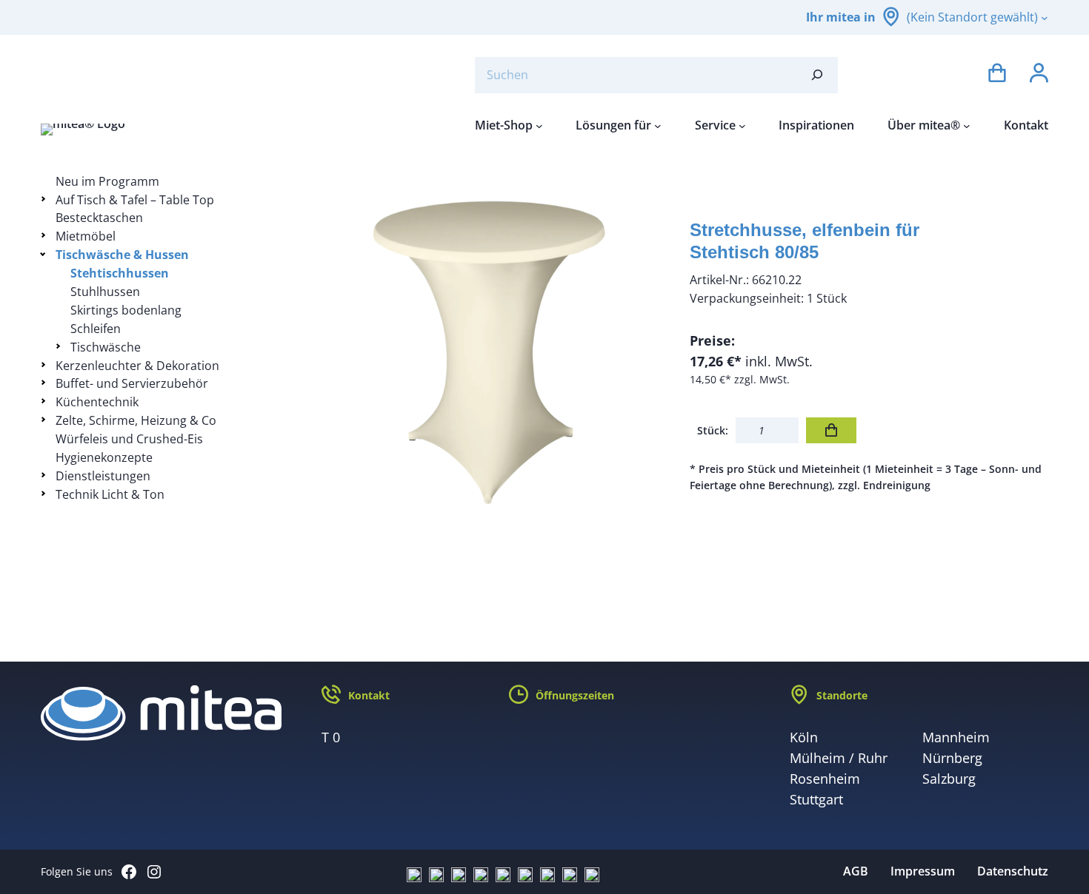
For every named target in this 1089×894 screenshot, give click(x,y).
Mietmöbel (86, 236)
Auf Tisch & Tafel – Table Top (135, 200)
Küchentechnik (97, 402)
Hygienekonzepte (104, 457)
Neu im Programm (107, 181)
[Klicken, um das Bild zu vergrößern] (489, 351)
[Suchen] (817, 75)
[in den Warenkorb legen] (831, 430)
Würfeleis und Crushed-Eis (129, 439)
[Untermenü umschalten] (45, 199)
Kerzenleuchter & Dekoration (137, 365)
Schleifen (95, 328)
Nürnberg (952, 758)
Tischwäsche (105, 347)
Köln (804, 737)
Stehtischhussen (119, 273)
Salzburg (949, 778)
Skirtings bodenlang (126, 310)
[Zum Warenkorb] (997, 75)
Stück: (712, 430)
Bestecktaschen (99, 217)
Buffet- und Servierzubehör (132, 383)
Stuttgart (816, 799)
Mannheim (956, 737)
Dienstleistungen (103, 476)
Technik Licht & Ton (110, 494)
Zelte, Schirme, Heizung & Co (136, 420)
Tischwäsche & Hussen (122, 254)
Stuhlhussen (105, 291)
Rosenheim (825, 778)
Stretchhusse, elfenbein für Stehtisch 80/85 (804, 241)
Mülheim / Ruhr (838, 758)
